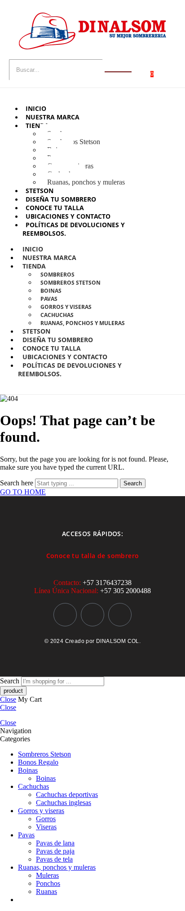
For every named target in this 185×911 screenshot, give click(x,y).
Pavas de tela (54, 859)
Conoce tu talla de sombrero (92, 555)
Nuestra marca (52, 117)
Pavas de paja (55, 851)
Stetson (39, 190)
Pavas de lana (55, 843)
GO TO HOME (23, 492)
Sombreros (57, 274)
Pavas (48, 299)
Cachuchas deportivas (67, 794)
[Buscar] (118, 71)
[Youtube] (120, 614)
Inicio (36, 108)
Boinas (51, 291)
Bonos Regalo (38, 762)
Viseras (46, 827)
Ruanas (46, 891)
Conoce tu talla (55, 207)
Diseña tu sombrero (61, 199)
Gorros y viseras (66, 307)
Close (8, 699)
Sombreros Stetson (73, 141)
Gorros (46, 819)
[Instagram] (65, 614)
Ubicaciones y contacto (68, 216)
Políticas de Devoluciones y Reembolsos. (70, 369)
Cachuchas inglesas (63, 802)
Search (132, 483)
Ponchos (48, 883)
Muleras (47, 875)
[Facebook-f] (92, 614)
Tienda (37, 125)
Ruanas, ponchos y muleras (86, 182)
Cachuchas (57, 315)
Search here (17, 483)
